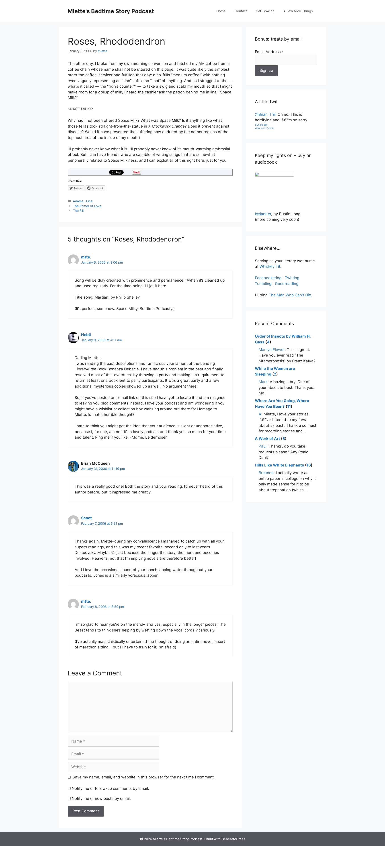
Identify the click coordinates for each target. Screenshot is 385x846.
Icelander (263, 214)
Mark (263, 382)
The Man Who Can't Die (290, 295)
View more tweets (264, 128)
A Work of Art (267, 438)
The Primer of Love (87, 206)
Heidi (86, 334)
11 (289, 406)
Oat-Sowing (265, 11)
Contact (241, 11)
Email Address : (269, 52)
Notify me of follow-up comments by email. (110, 788)
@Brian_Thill (265, 114)
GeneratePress (233, 839)
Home (221, 11)
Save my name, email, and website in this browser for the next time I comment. (144, 777)
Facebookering (268, 278)
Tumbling (263, 283)
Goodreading (286, 283)
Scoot (86, 518)
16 (309, 465)
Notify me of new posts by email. (101, 798)
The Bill (78, 211)
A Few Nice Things (298, 11)
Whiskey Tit (270, 266)
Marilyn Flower (272, 349)
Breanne (266, 472)
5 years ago (261, 124)
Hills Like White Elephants (279, 465)
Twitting (292, 278)
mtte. (86, 257)
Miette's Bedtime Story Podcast (111, 11)
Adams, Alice (82, 201)
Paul (262, 446)
